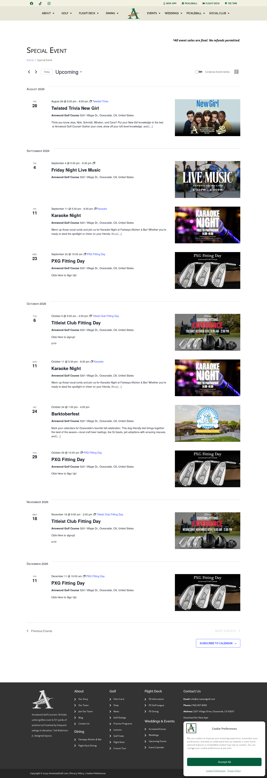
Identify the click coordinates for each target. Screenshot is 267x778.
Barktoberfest (65, 414)
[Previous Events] (29, 72)
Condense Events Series (217, 71)
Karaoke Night (66, 215)
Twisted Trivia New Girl (75, 108)
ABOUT (46, 13)
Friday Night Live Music (75, 170)
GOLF (65, 13)
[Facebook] (31, 3)
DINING (110, 13)
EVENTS (152, 13)
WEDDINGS (172, 13)
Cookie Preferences (216, 770)
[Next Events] (36, 72)
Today (47, 71)
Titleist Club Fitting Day (76, 322)
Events (30, 60)
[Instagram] (49, 3)
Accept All (224, 762)
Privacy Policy (234, 770)
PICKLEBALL (194, 13)
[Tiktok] (40, 3)
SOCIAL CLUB (217, 13)
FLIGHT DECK (87, 13)
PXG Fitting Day (68, 261)
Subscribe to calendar (216, 643)
